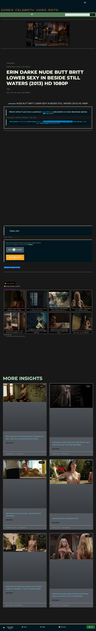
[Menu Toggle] (32, 14)
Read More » (9, 443)
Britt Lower (16, 67)
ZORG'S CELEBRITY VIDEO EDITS (29, 10)
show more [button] (8, 237)
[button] (84, 2)
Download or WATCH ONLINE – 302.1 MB (21, 117)
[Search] (92, 14)
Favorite (10, 283)
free (47, 113)
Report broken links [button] (12, 267)
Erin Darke (26, 67)
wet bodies (26, 92)
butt (8, 92)
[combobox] (77, 14)
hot (12, 92)
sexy (19, 92)
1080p (8, 67)
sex (15, 92)
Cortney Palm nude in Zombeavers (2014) (65, 518)
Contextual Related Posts (15, 336)
